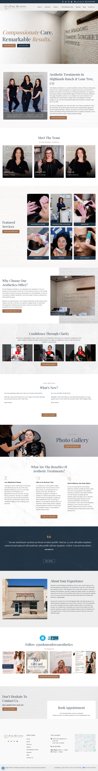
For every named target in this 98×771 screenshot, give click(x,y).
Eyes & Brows (84, 258)
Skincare (61, 258)
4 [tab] (49, 409)
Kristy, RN (40, 172)
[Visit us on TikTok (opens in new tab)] (65, 1)
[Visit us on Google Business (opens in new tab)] (71, 1)
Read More (8, 402)
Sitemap (79, 767)
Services (29, 744)
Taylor (70, 172)
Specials (29, 752)
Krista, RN (9, 172)
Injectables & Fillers (38, 224)
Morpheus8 (84, 224)
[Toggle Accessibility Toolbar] (3, 768)
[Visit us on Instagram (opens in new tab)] (68, 1)
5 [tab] (51, 409)
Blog (28, 755)
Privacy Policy (64, 767)
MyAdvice (43, 767)
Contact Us (30, 757)
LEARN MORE (85, 243)
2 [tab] (47, 409)
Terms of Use (72, 767)
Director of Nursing (9, 174)
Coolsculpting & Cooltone (61, 224)
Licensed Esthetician (73, 174)
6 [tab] (52, 409)
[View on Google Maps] (85, 743)
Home (28, 739)
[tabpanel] (25, 398)
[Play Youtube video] (17, 352)
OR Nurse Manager (40, 174)
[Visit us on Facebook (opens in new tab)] (62, 1)
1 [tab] (45, 409)
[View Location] (75, 2)
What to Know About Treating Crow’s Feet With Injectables (21, 393)
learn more (38, 210)
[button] (42, 7)
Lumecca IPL (38, 258)
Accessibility (57, 767)
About (28, 741)
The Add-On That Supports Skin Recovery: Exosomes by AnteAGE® (71, 393)
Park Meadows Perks (32, 749)
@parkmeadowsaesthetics (54, 644)
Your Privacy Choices (90, 767)
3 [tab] (48, 409)
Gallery (29, 747)
